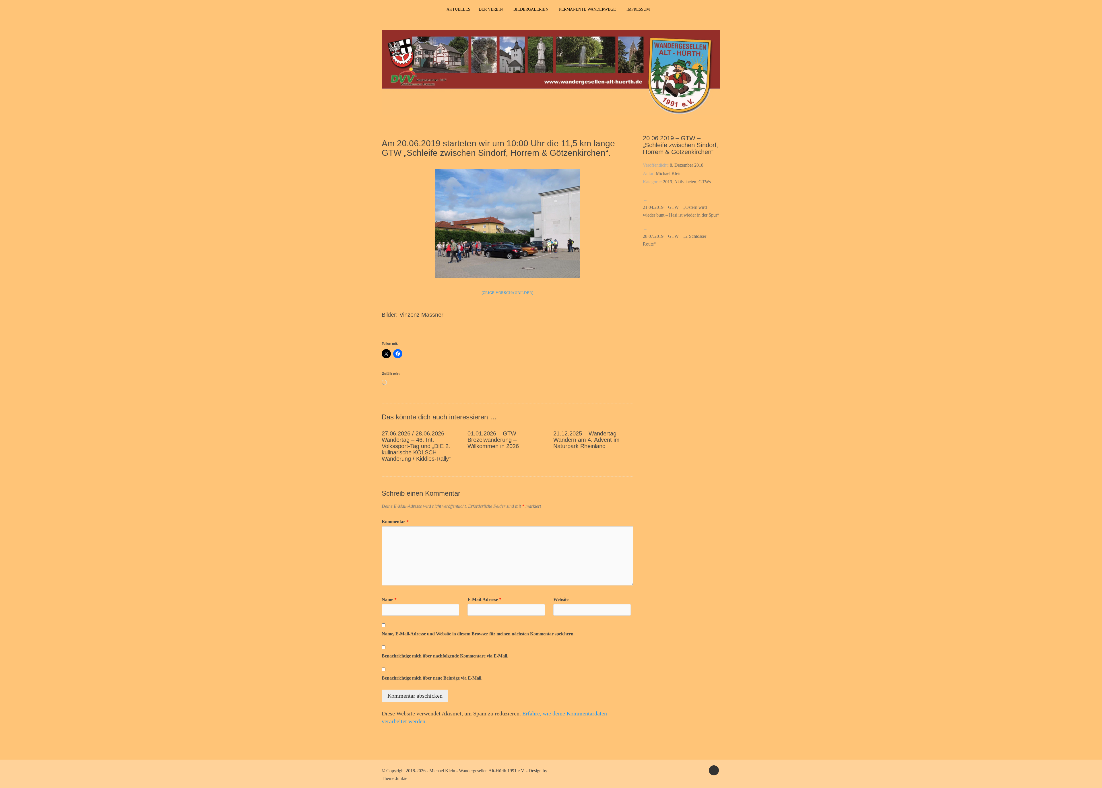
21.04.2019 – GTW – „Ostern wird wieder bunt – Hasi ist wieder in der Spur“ (681, 211)
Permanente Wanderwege (587, 9)
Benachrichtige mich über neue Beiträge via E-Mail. (432, 678)
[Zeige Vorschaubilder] (508, 293)
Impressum (638, 9)
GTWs (705, 181)
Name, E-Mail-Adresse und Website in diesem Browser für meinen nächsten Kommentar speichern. (478, 633)
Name (389, 599)
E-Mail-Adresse (484, 599)
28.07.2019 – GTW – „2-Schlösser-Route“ (675, 240)
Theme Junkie (394, 778)
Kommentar (395, 521)
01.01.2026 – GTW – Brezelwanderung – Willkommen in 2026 (494, 439)
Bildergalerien (530, 9)
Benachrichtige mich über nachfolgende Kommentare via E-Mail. (445, 655)
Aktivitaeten (685, 181)
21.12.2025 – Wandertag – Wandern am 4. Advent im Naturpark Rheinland (587, 439)
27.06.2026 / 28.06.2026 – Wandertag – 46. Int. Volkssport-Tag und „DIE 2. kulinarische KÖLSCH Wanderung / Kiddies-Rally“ (416, 446)
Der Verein (491, 9)
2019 (667, 181)
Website (561, 599)
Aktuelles (458, 9)
